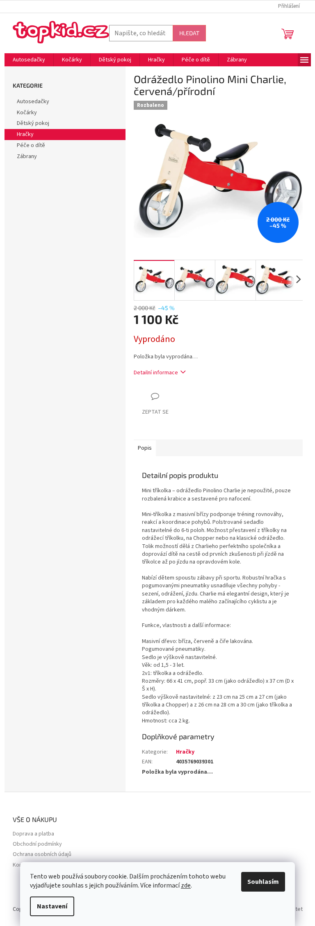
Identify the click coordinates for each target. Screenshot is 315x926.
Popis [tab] (145, 448)
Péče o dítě (31, 145)
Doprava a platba (33, 834)
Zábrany (27, 156)
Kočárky (27, 113)
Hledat (189, 32)
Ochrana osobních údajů (42, 854)
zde (186, 885)
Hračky (25, 134)
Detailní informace (156, 373)
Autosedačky (33, 101)
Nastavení (52, 906)
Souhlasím (263, 881)
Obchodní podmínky (37, 844)
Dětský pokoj (33, 123)
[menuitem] (29, 59)
